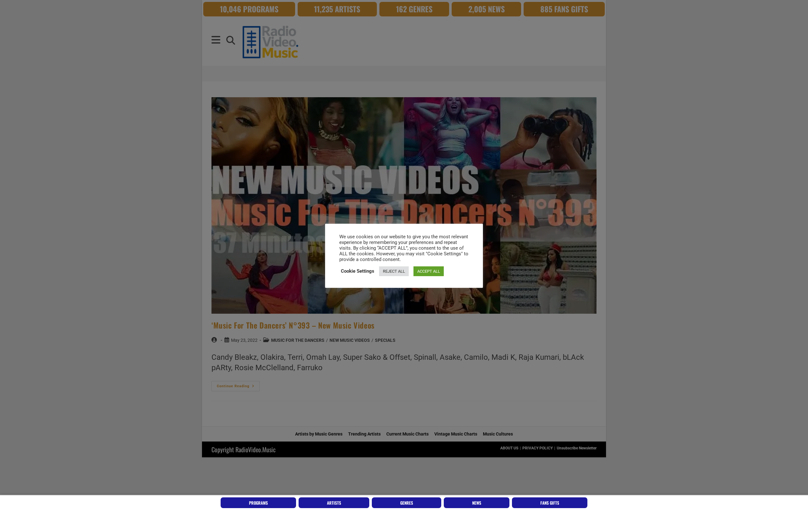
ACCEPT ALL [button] (428, 271)
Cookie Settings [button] (357, 271)
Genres (406, 503)
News (476, 503)
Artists (334, 503)
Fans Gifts (549, 503)
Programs (258, 503)
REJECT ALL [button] (394, 271)
